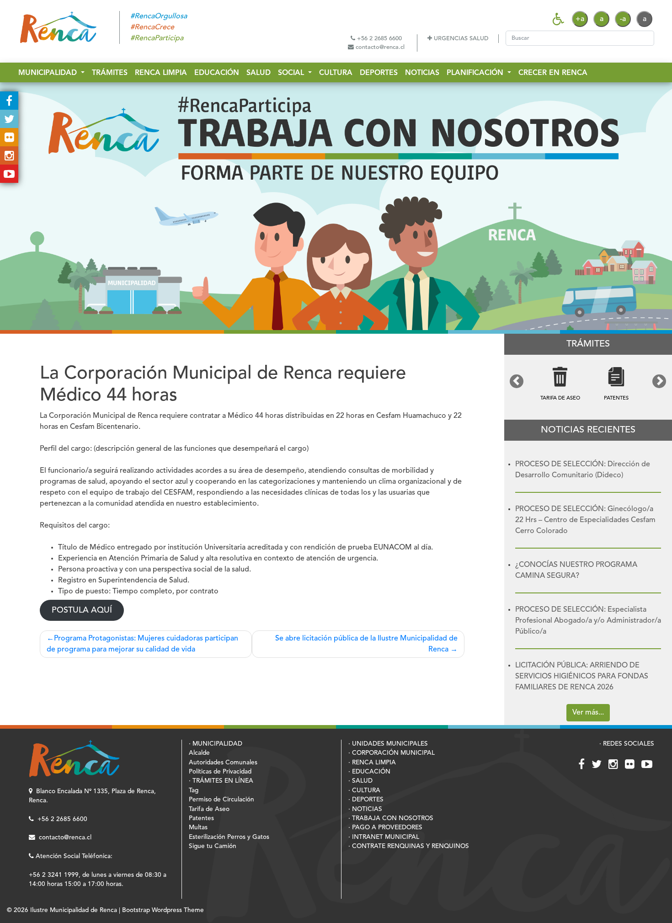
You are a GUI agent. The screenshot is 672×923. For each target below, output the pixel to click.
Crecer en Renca (552, 73)
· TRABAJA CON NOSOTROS (390, 819)
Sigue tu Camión (212, 846)
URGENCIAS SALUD (460, 39)
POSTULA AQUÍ (82, 610)
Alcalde (199, 753)
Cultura (335, 73)
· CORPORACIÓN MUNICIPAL (391, 753)
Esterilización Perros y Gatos (229, 837)
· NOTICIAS (365, 809)
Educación (216, 73)
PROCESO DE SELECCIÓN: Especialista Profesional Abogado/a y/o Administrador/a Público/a (588, 620)
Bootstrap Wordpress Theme (163, 910)
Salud (258, 73)
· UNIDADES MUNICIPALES (388, 744)
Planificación (476, 73)
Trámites (110, 73)
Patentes (201, 819)
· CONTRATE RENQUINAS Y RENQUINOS (408, 846)
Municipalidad (48, 73)
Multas (198, 828)
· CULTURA (364, 791)
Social (292, 73)
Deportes (379, 73)
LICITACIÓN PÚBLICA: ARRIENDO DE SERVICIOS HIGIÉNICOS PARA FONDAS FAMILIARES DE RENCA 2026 (581, 676)
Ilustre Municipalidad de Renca (73, 910)
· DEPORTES (366, 800)
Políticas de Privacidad (220, 772)
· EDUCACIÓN (369, 772)
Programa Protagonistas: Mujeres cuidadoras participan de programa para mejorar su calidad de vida (142, 644)
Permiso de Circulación (221, 800)
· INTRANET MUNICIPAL (383, 837)
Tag (193, 791)
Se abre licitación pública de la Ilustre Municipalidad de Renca (366, 644)
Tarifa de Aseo (209, 809)
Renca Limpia (161, 73)
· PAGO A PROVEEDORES (385, 828)
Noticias (422, 73)
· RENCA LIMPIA (372, 763)
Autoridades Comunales (223, 763)
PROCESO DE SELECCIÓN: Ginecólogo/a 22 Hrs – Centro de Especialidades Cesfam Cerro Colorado (585, 520)
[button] (516, 381)
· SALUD (360, 781)
